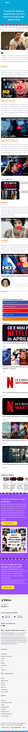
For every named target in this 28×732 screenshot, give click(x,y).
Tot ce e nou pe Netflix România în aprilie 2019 (15, 343)
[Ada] (2, 53)
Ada (8, 52)
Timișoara (3, 670)
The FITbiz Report (5, 716)
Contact (2, 705)
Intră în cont (3, 687)
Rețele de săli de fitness (6, 656)
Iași (1, 667)
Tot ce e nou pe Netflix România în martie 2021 (15, 416)
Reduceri (3, 683)
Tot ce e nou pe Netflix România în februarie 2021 (13, 487)
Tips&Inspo (4, 467)
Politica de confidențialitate (16, 727)
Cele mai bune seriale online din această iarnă (6, 486)
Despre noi (3, 700)
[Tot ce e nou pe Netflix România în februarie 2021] (13, 479)
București (3, 663)
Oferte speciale (4, 680)
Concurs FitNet (4, 692)
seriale (12, 291)
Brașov (2, 661)
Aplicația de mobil (5, 707)
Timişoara (21, 725)
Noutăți (2, 678)
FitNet (3, 26)
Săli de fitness (4, 654)
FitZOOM (5, 26)
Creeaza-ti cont (4, 689)
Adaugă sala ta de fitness (6, 702)
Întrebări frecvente (5, 711)
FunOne (4, 346)
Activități (3, 658)
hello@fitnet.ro (5, 606)
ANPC (24, 727)
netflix (18, 291)
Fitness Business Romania (6, 714)
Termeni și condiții (5, 727)
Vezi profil (25, 286)
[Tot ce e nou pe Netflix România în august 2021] (20, 479)
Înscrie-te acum (7, 587)
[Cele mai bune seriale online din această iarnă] (6, 479)
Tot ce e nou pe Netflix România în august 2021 (20, 486)
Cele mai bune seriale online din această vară (14, 440)
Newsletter (3, 709)
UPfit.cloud (23, 723)
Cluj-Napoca (4, 665)
